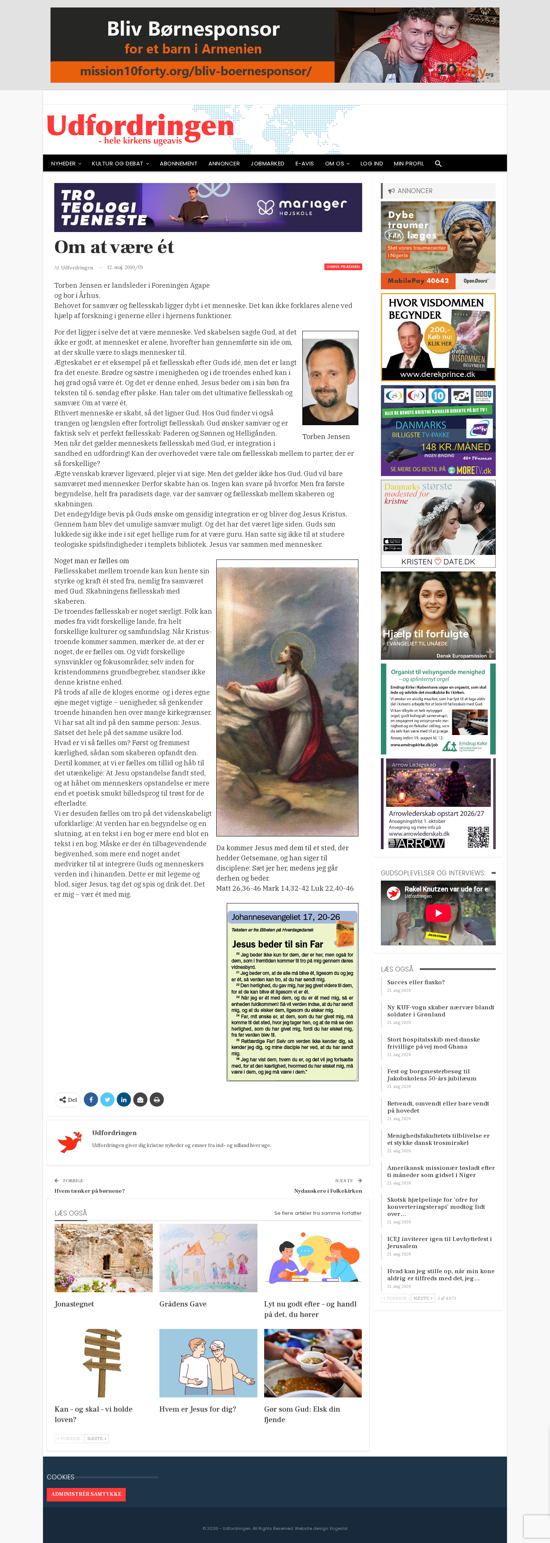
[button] (438, 165)
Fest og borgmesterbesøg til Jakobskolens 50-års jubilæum (432, 1075)
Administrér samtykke (86, 1494)
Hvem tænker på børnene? (89, 1191)
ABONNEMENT (179, 163)
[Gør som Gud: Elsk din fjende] (313, 1363)
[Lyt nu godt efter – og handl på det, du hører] (313, 1258)
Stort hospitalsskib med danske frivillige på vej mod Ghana (433, 1043)
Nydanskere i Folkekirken (328, 1191)
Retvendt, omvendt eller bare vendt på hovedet (438, 1107)
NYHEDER (63, 163)
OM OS (335, 163)
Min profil (409, 163)
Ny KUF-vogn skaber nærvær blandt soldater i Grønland (440, 1011)
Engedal (339, 1528)
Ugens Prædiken (343, 266)
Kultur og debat (118, 163)
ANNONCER (224, 163)
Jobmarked (268, 163)
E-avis (305, 163)
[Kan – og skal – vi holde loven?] (104, 1363)
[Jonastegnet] (104, 1258)
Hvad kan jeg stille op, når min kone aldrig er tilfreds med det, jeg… (441, 1275)
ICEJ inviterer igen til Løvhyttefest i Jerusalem (439, 1242)
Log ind (372, 163)
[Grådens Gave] (208, 1258)
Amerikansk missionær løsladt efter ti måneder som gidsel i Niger (441, 1171)
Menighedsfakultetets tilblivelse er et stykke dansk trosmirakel (438, 1139)
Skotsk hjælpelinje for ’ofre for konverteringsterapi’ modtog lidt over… (436, 1207)
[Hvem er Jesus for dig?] (208, 1363)
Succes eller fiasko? (416, 982)
